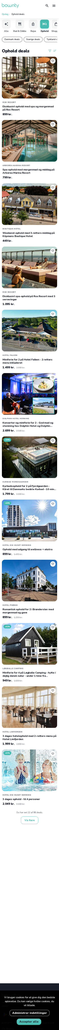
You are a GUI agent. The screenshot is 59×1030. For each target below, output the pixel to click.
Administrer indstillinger (29, 1013)
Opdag (5, 14)
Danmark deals (12, 39)
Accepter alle (29, 1022)
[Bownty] (10, 5)
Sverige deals (33, 39)
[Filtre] (50, 51)
